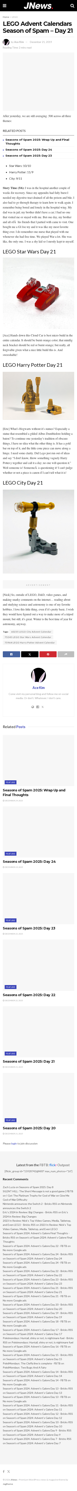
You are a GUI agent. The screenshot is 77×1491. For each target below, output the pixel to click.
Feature (10, 782)
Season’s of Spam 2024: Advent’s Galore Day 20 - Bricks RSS (38, 1304)
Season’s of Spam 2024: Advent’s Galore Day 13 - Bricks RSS (38, 1388)
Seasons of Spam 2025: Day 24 (28, 149)
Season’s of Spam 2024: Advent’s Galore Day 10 (34, 1426)
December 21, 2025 (13, 1067)
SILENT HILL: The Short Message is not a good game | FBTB (38, 1191)
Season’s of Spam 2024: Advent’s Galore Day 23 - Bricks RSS (38, 1279)
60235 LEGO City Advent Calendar (31, 631)
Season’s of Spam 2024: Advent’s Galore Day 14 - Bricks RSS (38, 1371)
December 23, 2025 (13, 934)
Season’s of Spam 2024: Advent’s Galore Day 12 (34, 1417)
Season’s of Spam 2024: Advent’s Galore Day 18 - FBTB (35, 1321)
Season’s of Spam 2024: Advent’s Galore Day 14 (34, 1375)
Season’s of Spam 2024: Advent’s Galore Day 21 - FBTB (35, 1296)
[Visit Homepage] (38, 5)
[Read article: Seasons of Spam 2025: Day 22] (38, 965)
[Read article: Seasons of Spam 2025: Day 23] (38, 898)
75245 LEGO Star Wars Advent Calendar (28, 637)
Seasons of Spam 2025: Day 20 (29, 1128)
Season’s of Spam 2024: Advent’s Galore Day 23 (34, 1283)
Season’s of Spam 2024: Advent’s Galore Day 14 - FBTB (35, 1380)
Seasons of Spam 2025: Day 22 (29, 995)
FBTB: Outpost (54, 1165)
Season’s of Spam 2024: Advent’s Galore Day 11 (34, 1409)
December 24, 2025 (13, 867)
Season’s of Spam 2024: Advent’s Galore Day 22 (34, 1275)
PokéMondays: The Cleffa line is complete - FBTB (32, 1363)
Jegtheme (8, 1484)
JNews (14, 1479)
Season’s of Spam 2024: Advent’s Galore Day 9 (33, 1434)
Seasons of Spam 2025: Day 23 (28, 155)
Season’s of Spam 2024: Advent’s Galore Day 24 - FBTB (35, 1262)
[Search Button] (72, 5)
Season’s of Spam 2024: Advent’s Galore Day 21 (34, 1292)
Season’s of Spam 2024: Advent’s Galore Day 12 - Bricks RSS (38, 1413)
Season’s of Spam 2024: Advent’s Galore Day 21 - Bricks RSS (38, 1287)
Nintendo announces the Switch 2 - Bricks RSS (30, 1203)
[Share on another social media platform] (66, 654)
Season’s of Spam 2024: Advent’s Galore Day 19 (34, 1317)
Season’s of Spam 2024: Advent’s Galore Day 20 (34, 1308)
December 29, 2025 (13, 800)
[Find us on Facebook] (3, 1471)
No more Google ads (15, 1250)
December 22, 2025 (13, 1000)
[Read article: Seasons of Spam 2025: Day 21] (38, 1031)
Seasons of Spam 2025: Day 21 (29, 1061)
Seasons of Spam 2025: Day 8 (36, 1187)
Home (6, 17)
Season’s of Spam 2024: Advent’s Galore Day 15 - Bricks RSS (38, 1355)
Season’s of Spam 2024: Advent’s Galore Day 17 (34, 1334)
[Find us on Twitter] (8, 1471)
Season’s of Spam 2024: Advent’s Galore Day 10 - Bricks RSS (38, 1422)
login (14, 1143)
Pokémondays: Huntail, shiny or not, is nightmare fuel (42, 1342)
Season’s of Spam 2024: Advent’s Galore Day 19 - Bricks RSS (38, 1313)
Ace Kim (19, 41)
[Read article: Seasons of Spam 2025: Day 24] (38, 832)
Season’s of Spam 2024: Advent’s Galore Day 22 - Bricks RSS (38, 1271)
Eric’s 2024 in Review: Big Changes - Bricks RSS (30, 1212)
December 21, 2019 (41, 41)
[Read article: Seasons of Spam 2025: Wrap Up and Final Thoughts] (38, 760)
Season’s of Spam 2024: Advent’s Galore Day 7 (33, 1443)
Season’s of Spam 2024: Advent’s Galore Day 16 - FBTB (35, 1346)
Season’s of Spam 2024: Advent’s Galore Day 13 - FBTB (35, 1396)
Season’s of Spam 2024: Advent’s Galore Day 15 (34, 1359)
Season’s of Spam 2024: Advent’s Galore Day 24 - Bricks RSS (38, 1254)
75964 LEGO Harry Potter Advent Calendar (30, 642)
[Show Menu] (4, 5)
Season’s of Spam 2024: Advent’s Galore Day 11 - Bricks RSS (38, 1405)
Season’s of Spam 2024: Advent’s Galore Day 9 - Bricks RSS (37, 1430)
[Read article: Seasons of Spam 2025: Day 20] (38, 1098)
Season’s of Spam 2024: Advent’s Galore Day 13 (34, 1392)
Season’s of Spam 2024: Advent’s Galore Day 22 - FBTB (35, 1245)
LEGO (15, 17)
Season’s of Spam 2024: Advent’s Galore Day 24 (34, 1258)
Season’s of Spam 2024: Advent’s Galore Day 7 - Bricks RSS (37, 1438)
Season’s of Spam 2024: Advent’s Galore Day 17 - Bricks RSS (38, 1329)
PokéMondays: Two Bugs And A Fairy (24, 1367)
